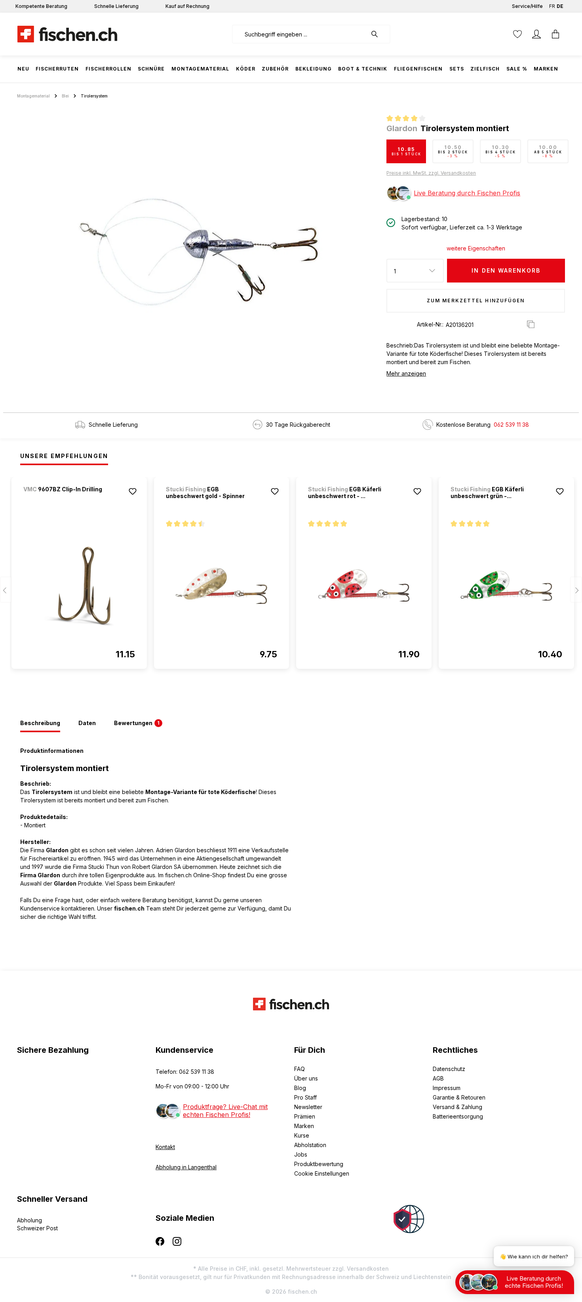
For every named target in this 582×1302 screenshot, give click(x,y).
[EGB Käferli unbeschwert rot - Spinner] (364, 585)
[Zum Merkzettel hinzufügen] (133, 491)
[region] (198, 252)
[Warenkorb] (555, 34)
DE (560, 6)
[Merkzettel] (517, 34)
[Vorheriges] (6, 590)
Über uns (306, 1078)
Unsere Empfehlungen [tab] (64, 455)
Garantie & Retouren (459, 1097)
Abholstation (310, 1145)
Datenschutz (449, 1068)
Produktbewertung (318, 1164)
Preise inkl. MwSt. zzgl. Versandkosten (431, 173)
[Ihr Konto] (536, 34)
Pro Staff (305, 1097)
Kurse (301, 1135)
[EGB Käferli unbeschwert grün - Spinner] (506, 585)
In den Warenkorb (506, 270)
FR (552, 6)
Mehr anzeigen (406, 373)
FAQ (299, 1068)
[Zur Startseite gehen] (67, 34)
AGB (438, 1078)
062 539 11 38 (511, 424)
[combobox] (299, 34)
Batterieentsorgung (458, 1116)
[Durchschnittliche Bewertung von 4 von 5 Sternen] (409, 119)
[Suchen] (378, 34)
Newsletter (308, 1106)
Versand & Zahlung (457, 1106)
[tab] (40, 723)
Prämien (304, 1116)
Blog (300, 1087)
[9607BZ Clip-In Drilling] (65, 500)
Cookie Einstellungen (321, 1173)
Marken (304, 1126)
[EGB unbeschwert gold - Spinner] (222, 585)
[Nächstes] (576, 590)
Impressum (446, 1087)
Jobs (300, 1154)
